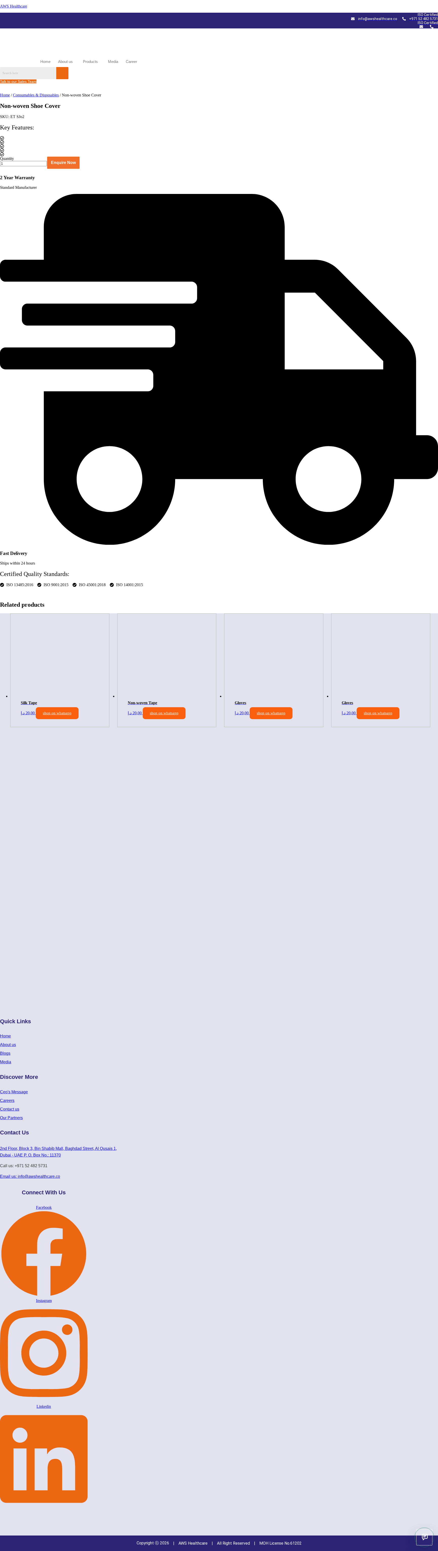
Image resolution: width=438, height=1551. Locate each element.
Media (113, 61)
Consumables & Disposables (36, 95)
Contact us (9, 1109)
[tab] (14, 591)
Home (45, 61)
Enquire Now (63, 162)
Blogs (5, 1053)
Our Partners (11, 1118)
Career (131, 61)
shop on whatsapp (57, 713)
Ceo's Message (14, 1092)
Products (90, 61)
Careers (7, 1100)
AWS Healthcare (13, 6)
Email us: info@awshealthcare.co (30, 1176)
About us (65, 61)
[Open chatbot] (424, 1537)
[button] (66, 61)
